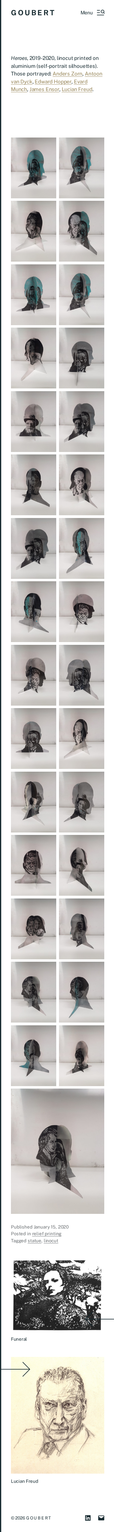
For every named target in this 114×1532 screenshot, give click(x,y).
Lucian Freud (77, 89)
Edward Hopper (53, 82)
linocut (51, 1240)
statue (34, 1240)
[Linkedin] (88, 1518)
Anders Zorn (67, 74)
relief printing (47, 1233)
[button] (92, 12)
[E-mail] (101, 1518)
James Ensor (44, 89)
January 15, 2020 (51, 1226)
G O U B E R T (32, 12)
